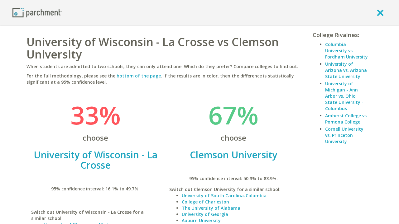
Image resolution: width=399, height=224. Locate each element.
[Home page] (37, 12)
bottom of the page (139, 76)
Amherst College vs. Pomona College (346, 119)
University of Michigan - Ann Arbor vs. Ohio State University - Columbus (344, 96)
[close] (380, 12)
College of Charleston (205, 202)
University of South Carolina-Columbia (224, 195)
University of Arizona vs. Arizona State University (346, 70)
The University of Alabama (211, 208)
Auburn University (201, 220)
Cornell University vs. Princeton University (344, 135)
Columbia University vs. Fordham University (346, 50)
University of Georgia (205, 214)
